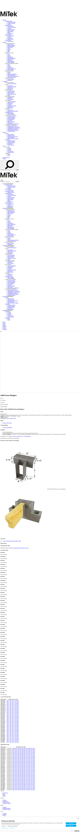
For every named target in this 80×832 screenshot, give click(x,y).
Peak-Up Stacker (10, 93)
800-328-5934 (28, 436)
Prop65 (8, 318)
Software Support (10, 79)
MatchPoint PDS (10, 97)
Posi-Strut (9, 204)
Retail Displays (10, 33)
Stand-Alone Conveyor (11, 94)
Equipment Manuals (11, 118)
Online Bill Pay (10, 31)
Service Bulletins (10, 119)
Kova (8, 53)
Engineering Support (11, 140)
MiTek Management (11, 45)
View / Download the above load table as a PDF (12, 540)
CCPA (8, 155)
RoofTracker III (10, 107)
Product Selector (10, 59)
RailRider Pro (10, 106)
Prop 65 (8, 154)
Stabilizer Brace (10, 39)
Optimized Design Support (12, 136)
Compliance (7, 317)
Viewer (8, 48)
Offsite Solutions (8, 34)
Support (4, 158)
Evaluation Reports (11, 142)
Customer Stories (10, 152)
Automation (5, 81)
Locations (9, 150)
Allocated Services (10, 299)
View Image (16, 700)
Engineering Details (11, 141)
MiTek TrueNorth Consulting (12, 138)
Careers (4, 327)
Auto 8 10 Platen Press (11, 101)
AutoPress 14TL (10, 102)
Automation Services (9, 112)
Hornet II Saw (10, 87)
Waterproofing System (9, 191)
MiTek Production (10, 46)
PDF (13, 700)
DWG (8, 700)
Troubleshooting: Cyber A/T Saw (13, 126)
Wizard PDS (9, 98)
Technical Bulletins (11, 29)
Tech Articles (9, 143)
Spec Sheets (9, 120)
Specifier (9, 49)
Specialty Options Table (7, 422)
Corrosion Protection (11, 23)
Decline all (71, 825)
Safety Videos (10, 122)
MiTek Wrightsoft (10, 62)
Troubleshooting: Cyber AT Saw (13, 291)
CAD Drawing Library (11, 27)
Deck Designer (10, 57)
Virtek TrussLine (10, 99)
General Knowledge (11, 131)
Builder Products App (11, 58)
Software (4, 42)
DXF (10, 700)
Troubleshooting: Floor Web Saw (13, 127)
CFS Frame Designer (11, 75)
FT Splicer (9, 104)
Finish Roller (9, 103)
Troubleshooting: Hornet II (12, 129)
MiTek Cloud (9, 47)
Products (4, 20)
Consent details (4, 828)
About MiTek (7, 311)
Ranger (8, 95)
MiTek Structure (10, 44)
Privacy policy (12, 828)
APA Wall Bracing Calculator (12, 76)
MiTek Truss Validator (11, 77)
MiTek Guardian (10, 113)
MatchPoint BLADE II (11, 86)
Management (5, 792)
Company (9, 148)
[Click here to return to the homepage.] (9, 18)
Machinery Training (11, 121)
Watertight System (10, 192)
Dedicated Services (11, 135)
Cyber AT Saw (10, 85)
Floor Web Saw (10, 88)
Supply (8, 64)
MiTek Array (9, 60)
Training (4, 328)
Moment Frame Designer (12, 74)
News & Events (10, 151)
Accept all (71, 823)
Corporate (5, 329)
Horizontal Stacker (10, 92)
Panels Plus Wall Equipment (12, 111)
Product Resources (8, 25)
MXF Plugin (9, 80)
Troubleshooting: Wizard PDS (13, 130)
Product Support (10, 26)
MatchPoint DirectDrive (11, 83)
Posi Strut (9, 36)
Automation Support (11, 116)
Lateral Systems (10, 41)
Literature (9, 28)
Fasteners (9, 24)
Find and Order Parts (11, 117)
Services (4, 132)
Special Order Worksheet (7, 427)
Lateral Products (8, 40)
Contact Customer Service (17, 436)
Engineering (7, 139)
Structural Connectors (11, 22)
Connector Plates (10, 35)
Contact (4, 323)
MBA (8, 50)
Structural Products (8, 21)
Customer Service (6, 157)
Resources (9, 149)
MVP (8, 51)
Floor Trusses (9, 38)
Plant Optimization (10, 114)
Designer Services (10, 144)
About (4, 145)
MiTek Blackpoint (10, 61)
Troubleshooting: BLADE (12, 125)
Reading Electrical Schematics (13, 123)
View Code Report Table (11, 418)
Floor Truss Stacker (11, 90)
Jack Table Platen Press (11, 105)
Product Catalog (10, 30)
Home (4, 321)
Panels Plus (9, 275)
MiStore (8, 32)
